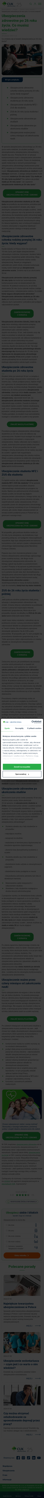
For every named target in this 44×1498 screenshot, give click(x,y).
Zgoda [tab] (7, 728)
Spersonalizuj (20, 774)
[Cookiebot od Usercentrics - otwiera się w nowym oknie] (31, 722)
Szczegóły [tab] (19, 728)
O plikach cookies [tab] (34, 728)
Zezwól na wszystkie (22, 767)
